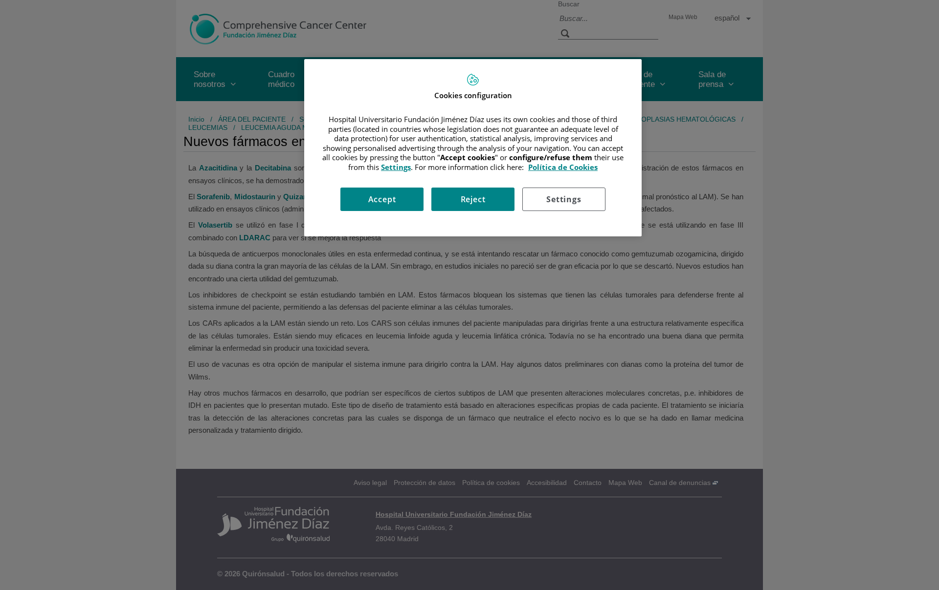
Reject (473, 199)
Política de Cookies (563, 167)
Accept (382, 199)
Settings (563, 199)
